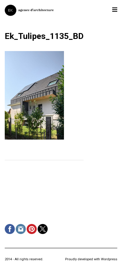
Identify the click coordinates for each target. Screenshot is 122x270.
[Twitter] (43, 234)
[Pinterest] (32, 234)
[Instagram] (21, 234)
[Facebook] (10, 234)
